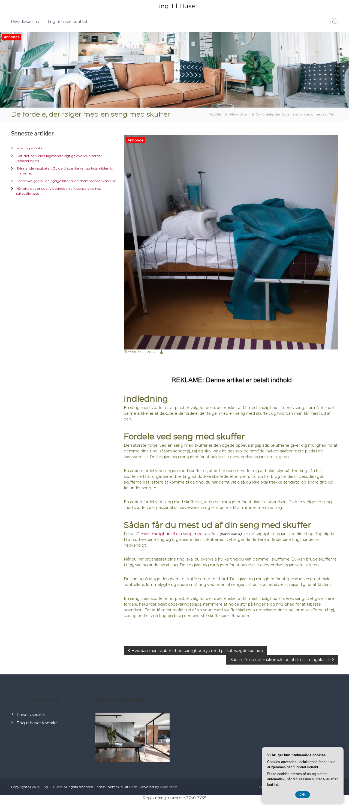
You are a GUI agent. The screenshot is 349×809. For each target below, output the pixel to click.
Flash (133, 787)
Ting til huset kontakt (67, 21)
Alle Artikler (238, 114)
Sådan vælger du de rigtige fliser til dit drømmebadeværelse (66, 181)
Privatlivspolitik (25, 21)
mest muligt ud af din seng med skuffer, (179, 533)
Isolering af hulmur (31, 148)
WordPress (168, 787)
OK (303, 794)
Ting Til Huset (176, 6)
